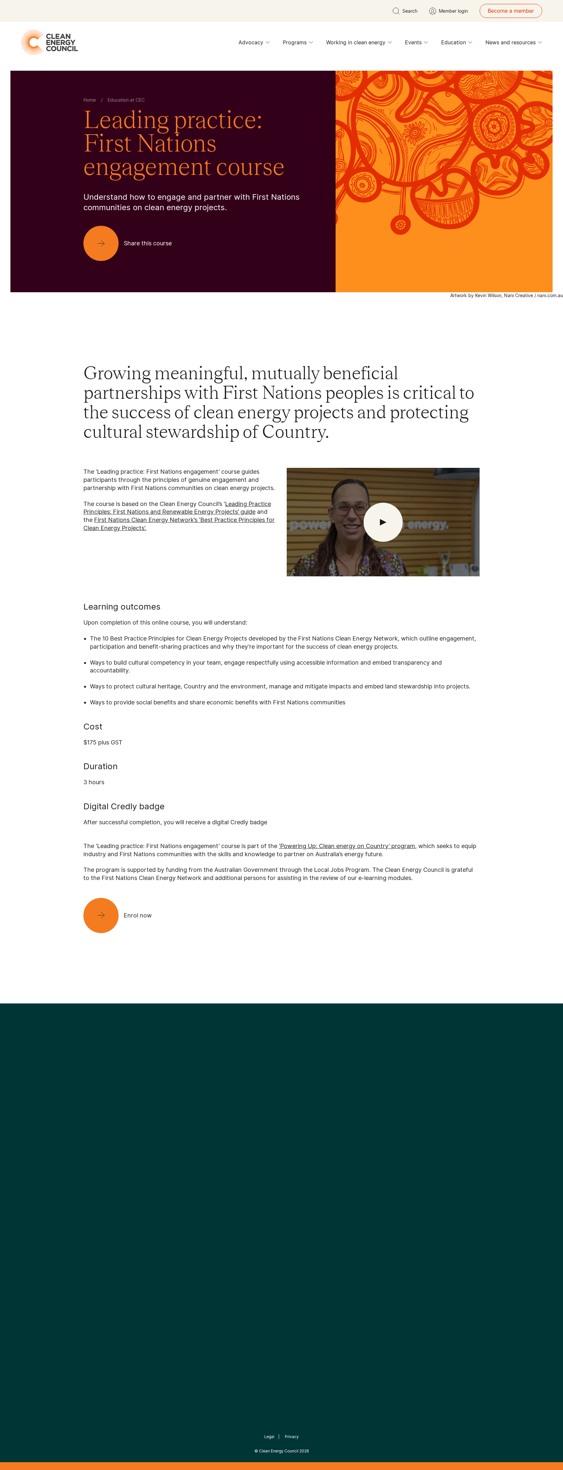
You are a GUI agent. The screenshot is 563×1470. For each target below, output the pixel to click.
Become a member (511, 10)
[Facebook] (251, 1116)
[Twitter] (283, 1116)
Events (413, 42)
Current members (104, 1205)
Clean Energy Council (278, 1450)
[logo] (49, 42)
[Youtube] (296, 1116)
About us (94, 1189)
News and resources (510, 42)
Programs (295, 42)
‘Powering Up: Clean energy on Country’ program (347, 846)
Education (453, 42)
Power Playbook (170, 1181)
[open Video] (383, 522)
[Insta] (261, 1116)
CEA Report (164, 1165)
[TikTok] (309, 1116)
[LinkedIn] (272, 1116)
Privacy (292, 1436)
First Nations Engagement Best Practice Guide (171, 1228)
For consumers (233, 1197)
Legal (269, 1436)
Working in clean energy (355, 42)
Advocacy (250, 42)
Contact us (96, 1174)
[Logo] (281, 1083)
